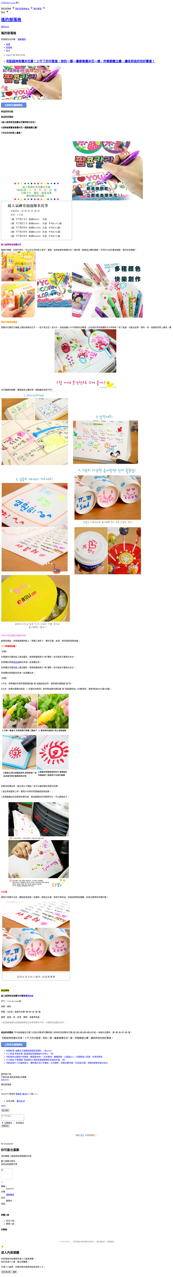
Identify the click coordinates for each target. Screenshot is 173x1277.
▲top (3, 1105)
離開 (14, 1272)
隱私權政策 (101, 1242)
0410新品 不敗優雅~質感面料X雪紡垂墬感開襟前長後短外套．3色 (35, 1060)
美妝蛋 (16, 662)
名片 (8, 50)
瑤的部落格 (11, 19)
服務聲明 (110, 1242)
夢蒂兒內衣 (28, 996)
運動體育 (22, 39)
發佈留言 (5, 1126)
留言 (24, 1094)
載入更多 (5, 1110)
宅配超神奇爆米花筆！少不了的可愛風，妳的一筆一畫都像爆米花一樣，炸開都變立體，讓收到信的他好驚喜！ (80, 61)
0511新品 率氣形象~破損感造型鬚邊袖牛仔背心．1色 (29, 1054)
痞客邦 (19, 1094)
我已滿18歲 (6, 1272)
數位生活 (21, 1101)
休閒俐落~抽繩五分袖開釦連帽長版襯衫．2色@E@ (29, 1051)
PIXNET (67, 1242)
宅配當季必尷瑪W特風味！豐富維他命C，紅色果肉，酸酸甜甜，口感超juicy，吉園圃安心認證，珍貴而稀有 (54, 1057)
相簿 (8, 44)
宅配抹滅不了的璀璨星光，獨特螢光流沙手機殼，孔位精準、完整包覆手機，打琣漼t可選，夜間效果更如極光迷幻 (57, 1063)
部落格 (9, 47)
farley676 (5, 1079)
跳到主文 (5, 27)
